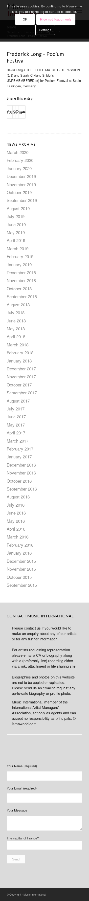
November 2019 (21, 184)
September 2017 (22, 392)
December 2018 (21, 272)
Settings (45, 30)
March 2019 (17, 248)
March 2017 (17, 441)
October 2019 (19, 192)
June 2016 (16, 513)
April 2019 (16, 240)
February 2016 (20, 545)
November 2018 (21, 280)
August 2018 (18, 304)
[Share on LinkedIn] (20, 112)
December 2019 (21, 176)
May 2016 (16, 521)
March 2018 (17, 344)
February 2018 (20, 352)
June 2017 (16, 416)
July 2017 (15, 408)
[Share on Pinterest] (17, 112)
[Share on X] (10, 112)
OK (25, 19)
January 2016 (19, 553)
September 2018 (22, 296)
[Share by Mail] (23, 112)
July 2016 (15, 505)
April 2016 (16, 529)
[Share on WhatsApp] (14, 112)
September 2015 (22, 585)
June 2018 (16, 320)
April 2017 (16, 432)
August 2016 (18, 497)
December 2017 (21, 368)
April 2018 (16, 336)
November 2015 (21, 569)
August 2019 (18, 208)
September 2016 (22, 489)
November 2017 (21, 376)
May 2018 (16, 328)
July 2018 (15, 312)
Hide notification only (55, 19)
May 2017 (16, 425)
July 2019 (15, 216)
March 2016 (17, 537)
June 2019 (16, 224)
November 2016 (21, 473)
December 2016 (21, 465)
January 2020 (19, 168)
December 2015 (21, 561)
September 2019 (22, 200)
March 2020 (17, 152)
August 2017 (18, 401)
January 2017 (19, 456)
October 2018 (19, 288)
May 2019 (16, 232)
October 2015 (19, 577)
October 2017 (19, 385)
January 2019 (19, 264)
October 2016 (19, 481)
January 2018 (19, 361)
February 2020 (20, 160)
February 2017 (20, 449)
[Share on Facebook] (8, 112)
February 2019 (20, 256)
